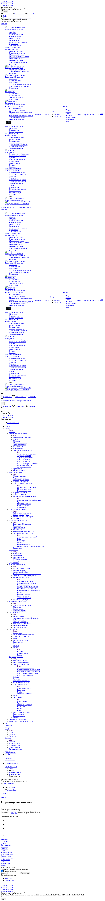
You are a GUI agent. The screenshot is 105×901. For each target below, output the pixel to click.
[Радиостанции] (19, 101)
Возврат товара (6, 856)
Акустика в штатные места (26, 454)
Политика (4, 847)
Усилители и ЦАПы (24, 688)
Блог (2, 861)
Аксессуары (17, 633)
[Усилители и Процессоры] (19, 75)
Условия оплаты (6, 852)
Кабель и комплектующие (22, 568)
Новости (4, 843)
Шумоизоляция (18, 616)
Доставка (12, 742)
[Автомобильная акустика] (19, 27)
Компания (4, 839)
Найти (3, 899)
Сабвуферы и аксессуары (22, 513)
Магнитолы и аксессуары (22, 605)
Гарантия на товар (7, 858)
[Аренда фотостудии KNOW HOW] (19, 202)
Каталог (12, 432)
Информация (5, 860)
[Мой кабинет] (2, 394)
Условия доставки (7, 854)
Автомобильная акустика (22, 437)
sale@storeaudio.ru (9, 783)
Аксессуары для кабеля (25, 581)
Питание (20, 651)
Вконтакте (11, 787)
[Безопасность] (19, 90)
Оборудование (22, 701)
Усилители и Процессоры (22, 524)
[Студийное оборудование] (19, 198)
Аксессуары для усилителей (27, 537)
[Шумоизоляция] (19, 134)
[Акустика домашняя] (19, 169)
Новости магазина (9, 871)
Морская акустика (19, 476)
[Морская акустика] (19, 47)
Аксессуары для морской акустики (29, 500)
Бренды (3, 865)
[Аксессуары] (19, 150)
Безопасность (17, 553)
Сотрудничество (6, 845)
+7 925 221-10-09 (7, 2)
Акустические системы (25, 668)
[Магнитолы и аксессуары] (19, 122)
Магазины (4, 849)
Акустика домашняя (20, 660)
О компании (5, 841)
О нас (11, 732)
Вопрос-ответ (5, 863)
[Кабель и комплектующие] (19, 105)
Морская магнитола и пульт (27, 487)
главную (14, 813)
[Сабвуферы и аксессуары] (19, 66)
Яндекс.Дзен (11, 790)
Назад (11, 430)
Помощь (4, 850)
